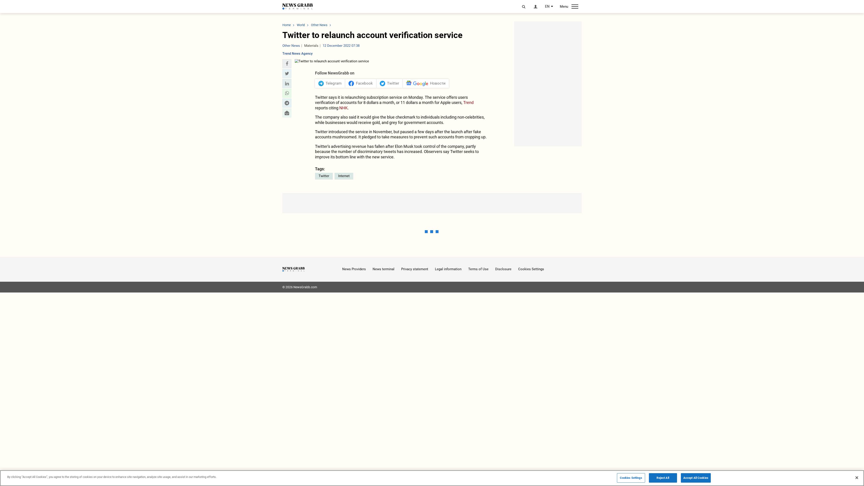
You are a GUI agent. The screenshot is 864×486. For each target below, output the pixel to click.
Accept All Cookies (695, 477)
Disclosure (503, 269)
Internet (344, 176)
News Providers (354, 269)
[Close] (857, 478)
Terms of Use (478, 269)
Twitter (324, 176)
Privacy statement (414, 269)
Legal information (448, 269)
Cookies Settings (531, 269)
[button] (287, 64)
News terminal (383, 269)
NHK (343, 108)
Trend (468, 102)
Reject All (663, 477)
